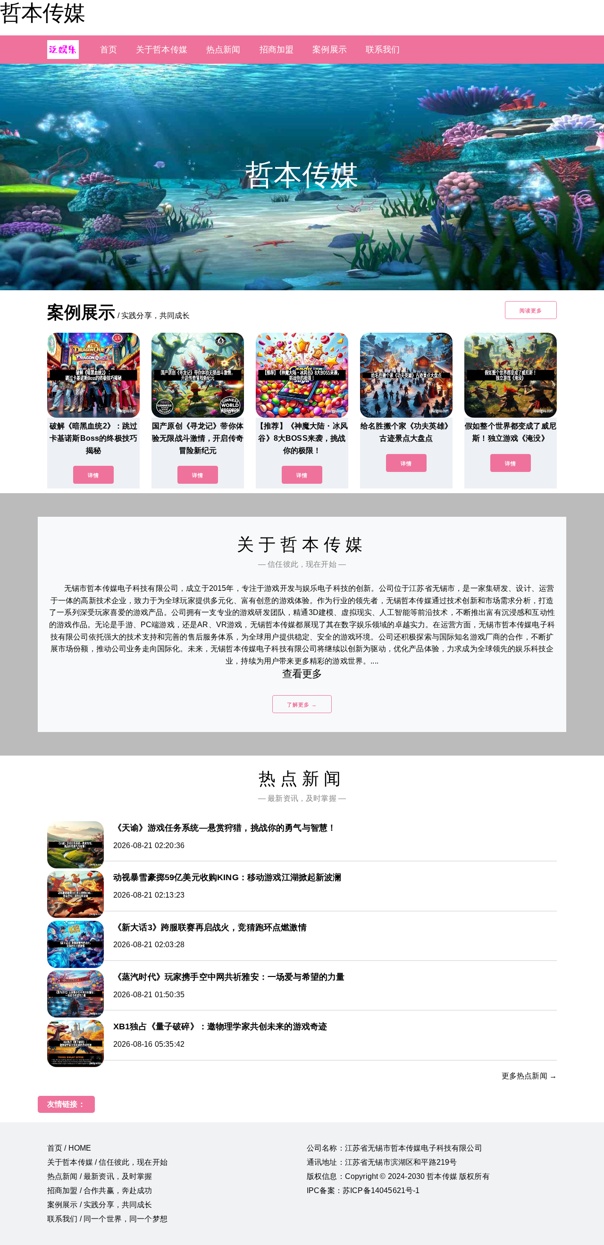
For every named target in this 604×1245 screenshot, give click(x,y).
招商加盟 (277, 49)
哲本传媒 (42, 12)
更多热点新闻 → (529, 1076)
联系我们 (383, 49)
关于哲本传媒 (161, 49)
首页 (108, 49)
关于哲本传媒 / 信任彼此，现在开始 (107, 1162)
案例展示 (329, 49)
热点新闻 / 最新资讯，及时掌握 (99, 1176)
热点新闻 (223, 49)
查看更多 (302, 674)
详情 (93, 475)
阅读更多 (531, 310)
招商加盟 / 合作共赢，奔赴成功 (99, 1190)
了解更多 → (302, 704)
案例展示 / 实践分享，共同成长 (99, 1205)
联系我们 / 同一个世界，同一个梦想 (107, 1219)
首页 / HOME (69, 1148)
